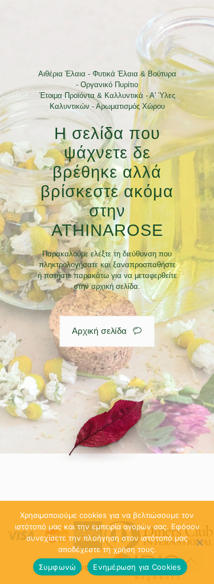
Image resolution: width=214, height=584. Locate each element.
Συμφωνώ (57, 566)
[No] (199, 542)
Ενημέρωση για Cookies (137, 566)
